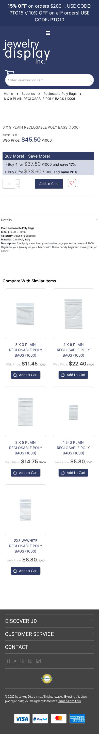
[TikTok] (38, 661)
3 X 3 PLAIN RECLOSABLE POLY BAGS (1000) (25, 349)
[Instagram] (30, 661)
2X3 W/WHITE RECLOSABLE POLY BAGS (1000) (25, 545)
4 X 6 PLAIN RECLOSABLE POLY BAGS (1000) (73, 349)
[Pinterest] (23, 661)
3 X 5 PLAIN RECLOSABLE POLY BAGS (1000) (25, 447)
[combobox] (49, 80)
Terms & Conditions (69, 701)
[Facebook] (7, 661)
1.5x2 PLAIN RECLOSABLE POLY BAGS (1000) (73, 447)
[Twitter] (15, 661)
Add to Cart (28, 374)
